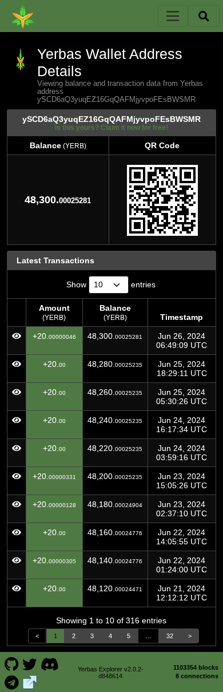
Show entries (111, 284)
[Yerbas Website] (30, 682)
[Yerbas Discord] (49, 663)
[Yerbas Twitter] (30, 663)
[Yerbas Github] (11, 663)
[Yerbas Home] (23, 16)
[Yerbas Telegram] (11, 682)
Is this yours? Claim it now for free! (111, 127)
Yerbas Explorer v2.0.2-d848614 (111, 672)
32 (169, 635)
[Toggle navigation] (172, 16)
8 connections (197, 676)
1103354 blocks (195, 667)
